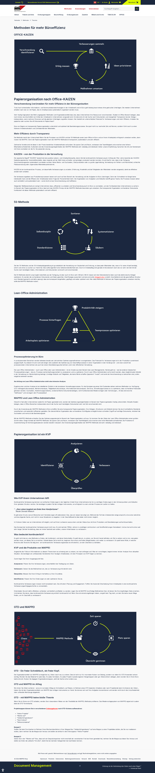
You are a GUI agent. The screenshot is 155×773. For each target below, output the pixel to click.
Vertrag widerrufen (135, 759)
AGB (89, 759)
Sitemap (124, 759)
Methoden (68, 9)
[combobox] (119, 9)
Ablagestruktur (100, 277)
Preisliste (51, 759)
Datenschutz (60, 759)
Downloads (101, 759)
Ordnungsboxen (52, 708)
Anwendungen (80, 9)
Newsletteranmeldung (114, 759)
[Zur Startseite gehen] (20, 9)
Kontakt (94, 759)
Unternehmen (94, 9)
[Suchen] (137, 9)
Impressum (43, 759)
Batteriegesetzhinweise (72, 759)
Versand (84, 759)
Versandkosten (72, 753)
